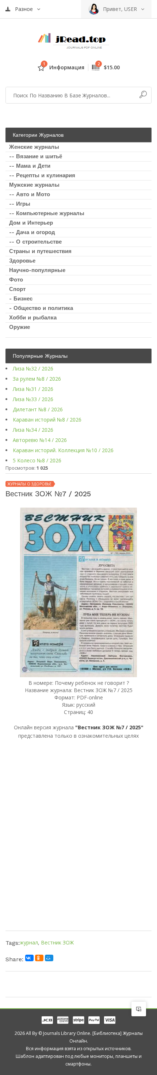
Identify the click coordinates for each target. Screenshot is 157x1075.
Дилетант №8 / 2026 (38, 409)
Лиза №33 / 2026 (33, 399)
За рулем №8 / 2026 (37, 378)
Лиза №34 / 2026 (33, 429)
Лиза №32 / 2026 (33, 368)
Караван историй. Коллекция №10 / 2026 (63, 450)
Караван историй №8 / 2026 (47, 419)
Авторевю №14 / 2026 (40, 439)
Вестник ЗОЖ (57, 942)
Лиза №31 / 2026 (33, 388)
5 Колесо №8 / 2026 (37, 460)
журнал (29, 942)
